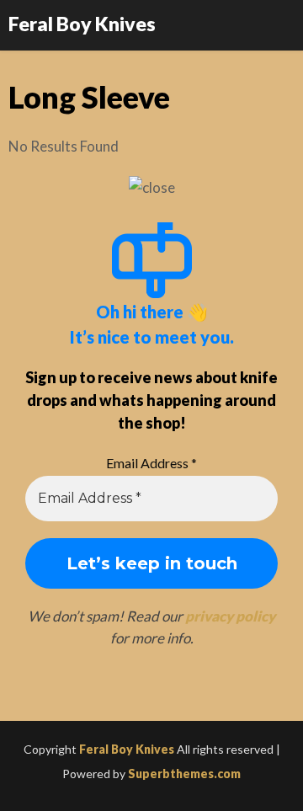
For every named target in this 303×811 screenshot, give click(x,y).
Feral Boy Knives (82, 23)
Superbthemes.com (184, 773)
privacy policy (230, 616)
